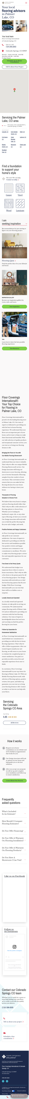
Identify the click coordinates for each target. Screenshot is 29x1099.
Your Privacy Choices (6, 1091)
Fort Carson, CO (5, 138)
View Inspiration (14, 306)
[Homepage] (8, 3)
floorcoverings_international (14, 967)
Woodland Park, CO (4, 151)
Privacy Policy (5, 1093)
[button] (14, 813)
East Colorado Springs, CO (14, 133)
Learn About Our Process (14, 780)
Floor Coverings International (14, 964)
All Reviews (14, 723)
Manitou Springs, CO (5, 145)
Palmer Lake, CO (23, 145)
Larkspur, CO (23, 137)
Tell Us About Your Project (14, 67)
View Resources (14, 348)
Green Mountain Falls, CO (13, 139)
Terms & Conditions (21, 1090)
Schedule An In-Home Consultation (14, 61)
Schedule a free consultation (8, 1037)
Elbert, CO (22, 132)
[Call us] (3, 45)
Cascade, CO (5, 132)
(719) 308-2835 (11, 46)
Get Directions (5, 1073)
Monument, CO (13, 145)
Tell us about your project (12, 1022)
